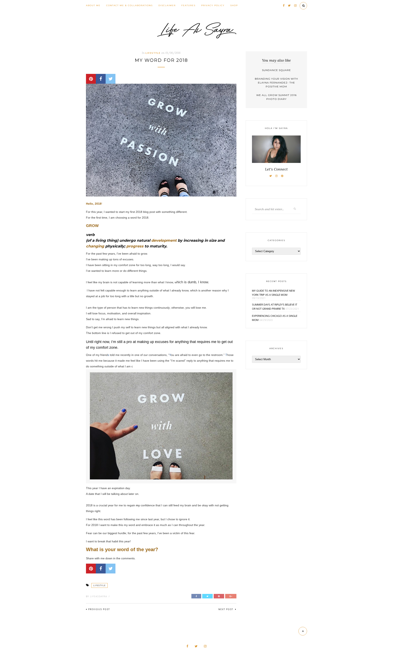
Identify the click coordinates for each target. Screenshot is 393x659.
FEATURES (188, 5)
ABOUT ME (93, 5)
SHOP (234, 5)
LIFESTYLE (99, 585)
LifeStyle (153, 53)
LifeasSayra (98, 596)
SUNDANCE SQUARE (276, 70)
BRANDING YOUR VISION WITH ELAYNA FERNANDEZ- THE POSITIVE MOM (276, 82)
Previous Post (99, 609)
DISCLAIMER (167, 5)
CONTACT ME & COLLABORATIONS (129, 5)
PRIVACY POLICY (213, 5)
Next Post (226, 609)
